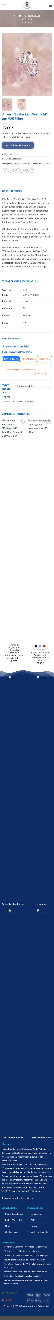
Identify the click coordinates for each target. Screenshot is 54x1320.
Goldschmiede (12, 1232)
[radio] (36, 646)
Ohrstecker (32, 15)
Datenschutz (36, 1214)
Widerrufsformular (40, 1232)
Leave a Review (11, 358)
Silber (41, 163)
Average (39, 373)
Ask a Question (29, 358)
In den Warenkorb (18, 145)
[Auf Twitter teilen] (15, 170)
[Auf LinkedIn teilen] (32, 170)
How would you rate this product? (21, 369)
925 (25, 308)
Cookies (34, 1226)
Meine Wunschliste (14, 1220)
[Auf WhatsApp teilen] (5, 170)
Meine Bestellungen (14, 1214)
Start (17, 15)
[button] (4, 5)
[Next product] (24, 20)
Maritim (24, 163)
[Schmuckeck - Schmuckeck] (27, 5)
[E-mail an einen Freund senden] (21, 170)
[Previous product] (30, 20)
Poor (33, 373)
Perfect (46, 373)
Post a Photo (44, 358)
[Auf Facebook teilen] (10, 170)
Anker (17, 163)
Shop (7, 1226)
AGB (33, 1220)
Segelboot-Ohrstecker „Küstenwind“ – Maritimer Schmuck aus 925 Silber (14, 652)
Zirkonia (47, 163)
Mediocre (36, 373)
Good (43, 373)
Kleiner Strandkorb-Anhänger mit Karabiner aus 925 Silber (40, 656)
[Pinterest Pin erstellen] (26, 170)
